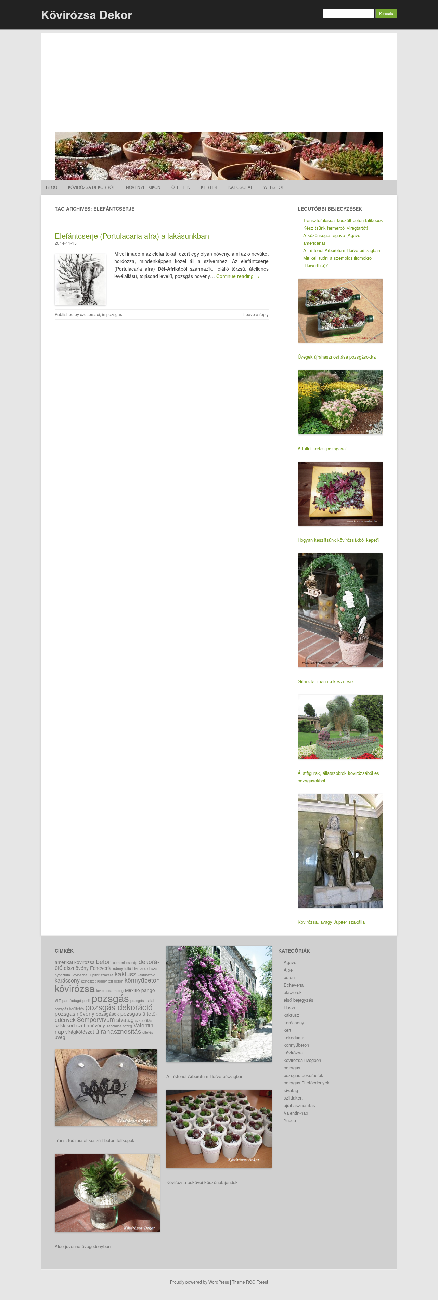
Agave (290, 962)
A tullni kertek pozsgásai (322, 448)
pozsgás (114, 314)
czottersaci (90, 314)
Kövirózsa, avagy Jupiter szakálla (331, 922)
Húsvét (291, 1007)
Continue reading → (238, 276)
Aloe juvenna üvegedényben (83, 1246)
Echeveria (101, 967)
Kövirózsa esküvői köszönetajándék (202, 1182)
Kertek (209, 187)
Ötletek (180, 187)
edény (118, 968)
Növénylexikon (143, 187)
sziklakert (65, 1025)
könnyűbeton (142, 980)
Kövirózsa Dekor (86, 14)
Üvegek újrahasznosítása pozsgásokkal (337, 356)
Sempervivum (96, 1019)
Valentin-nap (296, 1112)
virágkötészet (79, 1031)
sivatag (125, 1020)
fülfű (127, 968)
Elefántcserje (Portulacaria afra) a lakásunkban (132, 235)
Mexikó (132, 990)
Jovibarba (79, 974)
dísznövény (76, 967)
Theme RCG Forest (250, 1282)
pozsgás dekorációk (303, 1075)
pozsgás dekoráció (119, 1007)
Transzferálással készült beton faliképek (343, 220)
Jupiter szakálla (101, 974)
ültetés (147, 1032)
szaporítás (143, 1020)
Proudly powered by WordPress (199, 1282)
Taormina (114, 1025)
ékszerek (293, 992)
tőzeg (127, 1025)
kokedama (294, 1037)
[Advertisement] (219, 81)
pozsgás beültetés (69, 1008)
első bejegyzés (298, 1000)
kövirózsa (75, 988)
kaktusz (125, 973)
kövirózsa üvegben (302, 1060)
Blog (51, 187)
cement (119, 962)
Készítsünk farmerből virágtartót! (335, 227)
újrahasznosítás (118, 1031)
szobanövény (90, 1025)
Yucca (290, 1120)
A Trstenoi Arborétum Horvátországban (341, 250)
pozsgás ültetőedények (307, 1082)
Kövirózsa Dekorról (91, 187)
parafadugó (71, 1000)
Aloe (288, 969)
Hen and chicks (144, 968)
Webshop (273, 187)
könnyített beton (110, 981)
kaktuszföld (146, 974)
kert (287, 1030)
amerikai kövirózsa (75, 962)
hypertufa (62, 974)
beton (104, 961)
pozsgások (107, 1013)
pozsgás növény (74, 1013)
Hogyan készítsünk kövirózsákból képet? (338, 539)
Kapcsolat (240, 187)
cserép (131, 962)
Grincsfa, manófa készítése (325, 681)
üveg (60, 1037)
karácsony (67, 980)
